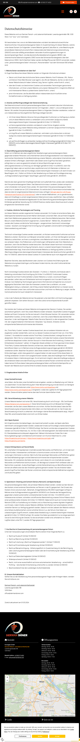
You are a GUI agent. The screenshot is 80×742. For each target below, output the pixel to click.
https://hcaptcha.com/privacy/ (16, 438)
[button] (68, 2)
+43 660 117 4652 (45, 2)
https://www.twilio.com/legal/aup (43, 387)
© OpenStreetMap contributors (66, 715)
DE (4, 2)
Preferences (22, 736)
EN (7, 2)
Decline (40, 736)
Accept (57, 736)
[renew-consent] (2, 739)
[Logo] (11, 11)
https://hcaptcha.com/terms (15, 441)
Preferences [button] (45, 731)
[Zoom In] (7, 677)
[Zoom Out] (7, 680)
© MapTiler (54, 715)
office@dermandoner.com (28, 2)
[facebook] (71, 11)
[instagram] (75, 11)
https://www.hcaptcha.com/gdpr (39, 438)
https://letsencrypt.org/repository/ (18, 404)
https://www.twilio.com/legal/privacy (18, 390)
